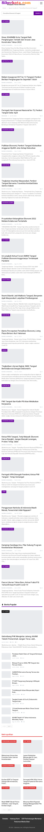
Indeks (4, 350)
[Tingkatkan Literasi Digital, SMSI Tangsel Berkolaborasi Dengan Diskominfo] (13, 356)
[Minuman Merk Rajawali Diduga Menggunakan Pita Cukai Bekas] (32, 793)
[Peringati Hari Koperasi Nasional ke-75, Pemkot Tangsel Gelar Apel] (13, 100)
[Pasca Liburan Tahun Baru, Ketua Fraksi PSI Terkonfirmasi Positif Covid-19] (13, 572)
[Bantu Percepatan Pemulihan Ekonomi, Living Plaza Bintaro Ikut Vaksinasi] (13, 321)
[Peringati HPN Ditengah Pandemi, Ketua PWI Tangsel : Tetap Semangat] (13, 464)
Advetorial (6, 279)
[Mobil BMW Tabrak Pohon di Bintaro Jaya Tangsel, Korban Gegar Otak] (11, 793)
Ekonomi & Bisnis (7, 129)
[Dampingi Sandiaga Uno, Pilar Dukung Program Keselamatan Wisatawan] (13, 535)
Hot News (5, 21)
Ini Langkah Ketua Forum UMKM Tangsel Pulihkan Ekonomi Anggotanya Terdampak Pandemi (20, 258)
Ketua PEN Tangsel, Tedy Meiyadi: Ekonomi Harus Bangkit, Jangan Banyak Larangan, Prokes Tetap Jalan (20, 439)
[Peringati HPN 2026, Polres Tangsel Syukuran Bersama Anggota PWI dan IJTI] (32, 771)
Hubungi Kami (15, 819)
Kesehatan (5, 165)
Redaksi (5, 819)
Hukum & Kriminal (8, 765)
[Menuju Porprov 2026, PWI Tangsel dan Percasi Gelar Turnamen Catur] (6, 665)
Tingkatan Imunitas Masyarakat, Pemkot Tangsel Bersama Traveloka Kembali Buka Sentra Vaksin (20, 183)
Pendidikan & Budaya (9, 741)
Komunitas (6, 385)
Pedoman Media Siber (22, 822)
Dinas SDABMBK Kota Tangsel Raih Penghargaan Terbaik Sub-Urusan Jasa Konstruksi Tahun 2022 (18, 39)
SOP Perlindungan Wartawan (32, 819)
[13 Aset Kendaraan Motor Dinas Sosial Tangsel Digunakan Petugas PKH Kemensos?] (6, 711)
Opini (4, 491)
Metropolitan (7, 61)
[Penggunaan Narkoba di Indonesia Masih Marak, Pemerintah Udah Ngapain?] (13, 497)
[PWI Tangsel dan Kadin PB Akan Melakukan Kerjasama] (13, 391)
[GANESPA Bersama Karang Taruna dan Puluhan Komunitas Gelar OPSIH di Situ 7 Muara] (6, 674)
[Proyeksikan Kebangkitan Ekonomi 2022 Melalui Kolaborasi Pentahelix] (13, 208)
